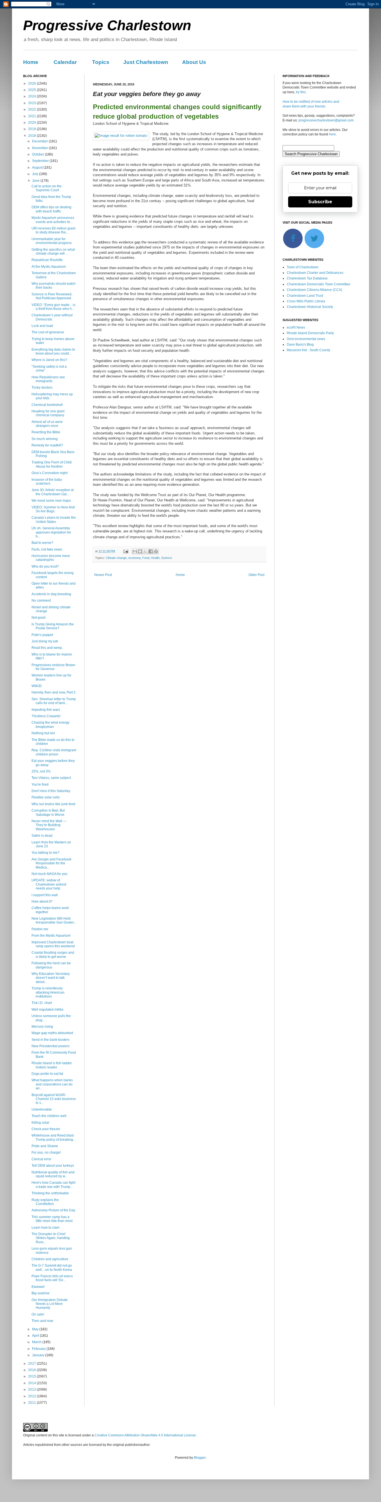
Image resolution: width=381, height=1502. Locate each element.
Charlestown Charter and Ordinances (315, 273)
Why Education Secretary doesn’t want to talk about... (51, 978)
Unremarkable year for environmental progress (52, 241)
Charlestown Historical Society (310, 307)
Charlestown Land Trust (305, 296)
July (35, 174)
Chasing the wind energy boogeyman (50, 724)
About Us (194, 62)
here (332, 134)
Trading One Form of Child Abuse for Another (52, 464)
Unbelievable (42, 1109)
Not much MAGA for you (49, 874)
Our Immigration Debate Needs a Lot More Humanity (50, 1304)
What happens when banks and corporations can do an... (52, 1084)
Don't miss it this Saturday (51, 791)
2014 (32, 1383)
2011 (32, 1403)
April (36, 1336)
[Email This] (135, 551)
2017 (32, 1363)
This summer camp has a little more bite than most (52, 1219)
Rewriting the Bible (46, 432)
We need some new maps (51, 501)
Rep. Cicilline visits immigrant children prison (54, 752)
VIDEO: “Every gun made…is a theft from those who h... (53, 307)
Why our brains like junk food (53, 804)
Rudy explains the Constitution (45, 1202)
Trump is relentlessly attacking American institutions (48, 992)
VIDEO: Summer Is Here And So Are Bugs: (53, 509)
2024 (32, 96)
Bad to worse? (42, 543)
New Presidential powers (50, 1046)
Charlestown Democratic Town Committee (318, 284)
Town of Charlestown (303, 267)
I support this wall (45, 895)
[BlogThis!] (140, 551)
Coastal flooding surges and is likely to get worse (53, 954)
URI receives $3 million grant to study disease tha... (53, 230)
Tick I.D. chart (42, 1003)
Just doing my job (45, 641)
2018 (32, 136)
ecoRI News (296, 327)
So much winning (45, 439)
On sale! (38, 1314)
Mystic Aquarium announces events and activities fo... (53, 220)
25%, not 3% (41, 771)
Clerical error (41, 1159)
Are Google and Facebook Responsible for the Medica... (51, 863)
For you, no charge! (46, 1152)
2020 (32, 123)
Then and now (42, 1321)
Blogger (200, 1458)
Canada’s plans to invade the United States (54, 519)
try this (301, 92)
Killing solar (40, 1123)
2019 (32, 129)
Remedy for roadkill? (47, 445)
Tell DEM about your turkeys (53, 1166)
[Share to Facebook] (150, 551)
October (38, 154)
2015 (32, 1376)
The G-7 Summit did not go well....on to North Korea (52, 1267)
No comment (41, 600)
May (35, 1329)
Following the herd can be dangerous (51, 965)
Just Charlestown (145, 62)
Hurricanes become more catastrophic (51, 558)
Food (145, 557)
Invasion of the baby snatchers (47, 481)
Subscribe (320, 201)
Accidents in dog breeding (51, 594)
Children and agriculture (50, 1259)
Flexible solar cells (46, 797)
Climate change (116, 557)
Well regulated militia (47, 1009)
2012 (32, 1396)
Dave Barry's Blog (300, 344)
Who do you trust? (45, 566)
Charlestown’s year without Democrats (52, 317)
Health (155, 557)
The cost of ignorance (48, 332)
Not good (38, 618)
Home (30, 62)
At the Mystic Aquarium (49, 267)
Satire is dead (42, 836)
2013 (32, 1389)
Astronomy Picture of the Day (53, 1210)
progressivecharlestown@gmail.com (326, 120)
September (41, 161)
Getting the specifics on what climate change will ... (53, 251)
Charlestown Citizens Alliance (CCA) (314, 290)
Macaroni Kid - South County (308, 350)
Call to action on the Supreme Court (47, 188)
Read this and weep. (47, 648)
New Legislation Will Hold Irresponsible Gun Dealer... (54, 920)
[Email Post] (125, 551)
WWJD (37, 686)
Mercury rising (42, 1027)
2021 (32, 116)
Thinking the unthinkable (50, 1193)
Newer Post (103, 575)
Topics (100, 62)
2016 (32, 1370)
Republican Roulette (47, 260)
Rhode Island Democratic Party (310, 333)
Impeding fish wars (46, 710)
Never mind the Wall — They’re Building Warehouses (49, 825)
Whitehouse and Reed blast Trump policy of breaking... (54, 1137)
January (38, 1355)
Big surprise (41, 1293)
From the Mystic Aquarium (51, 935)
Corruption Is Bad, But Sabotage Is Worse (48, 812)
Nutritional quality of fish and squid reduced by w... (53, 1174)
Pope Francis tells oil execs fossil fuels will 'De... (52, 1278)
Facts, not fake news (47, 549)
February (39, 1349)
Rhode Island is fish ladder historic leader (52, 1065)
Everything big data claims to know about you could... (53, 351)
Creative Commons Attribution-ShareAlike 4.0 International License (145, 1435)
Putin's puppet (42, 635)
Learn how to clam (45, 1228)
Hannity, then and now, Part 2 (54, 692)
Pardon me (40, 929)
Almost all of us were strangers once (47, 424)
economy (134, 557)
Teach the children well (49, 1116)
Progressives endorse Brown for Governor (53, 667)
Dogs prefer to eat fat (47, 1074)
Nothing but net (43, 733)
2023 (32, 103)
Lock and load (42, 326)
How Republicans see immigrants (48, 379)
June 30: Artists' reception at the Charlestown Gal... (53, 492)
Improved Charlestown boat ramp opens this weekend (53, 944)
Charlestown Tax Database (307, 278)
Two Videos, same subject (51, 778)
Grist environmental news (306, 339)
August (38, 167)
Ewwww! (38, 1287)
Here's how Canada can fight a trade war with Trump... (53, 1184)
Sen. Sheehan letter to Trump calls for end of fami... (54, 701)
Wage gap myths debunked (52, 1033)
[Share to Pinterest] (156, 551)
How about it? (42, 901)
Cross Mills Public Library (306, 301)
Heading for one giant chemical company (48, 413)
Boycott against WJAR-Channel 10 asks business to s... (54, 1099)
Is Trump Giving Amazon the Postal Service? (53, 626)
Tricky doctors (42, 387)
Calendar (65, 62)
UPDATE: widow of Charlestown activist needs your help (49, 884)
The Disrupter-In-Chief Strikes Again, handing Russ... (51, 1238)
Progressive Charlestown (107, 25)
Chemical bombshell (47, 405)
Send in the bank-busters (50, 1040)
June (36, 181)
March (37, 1342)
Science (166, 557)
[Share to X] (145, 551)
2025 (32, 90)
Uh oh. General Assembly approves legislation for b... (51, 532)
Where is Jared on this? (49, 360)
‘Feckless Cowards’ (46, 716)
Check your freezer (46, 1129)
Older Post (256, 575)
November (40, 148)
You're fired (40, 784)
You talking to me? (45, 853)
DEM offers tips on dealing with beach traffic (51, 209)
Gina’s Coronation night (49, 473)
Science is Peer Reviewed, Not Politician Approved (52, 296)
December (40, 141)
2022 (32, 109)
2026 (32, 83)
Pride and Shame (45, 1146)
